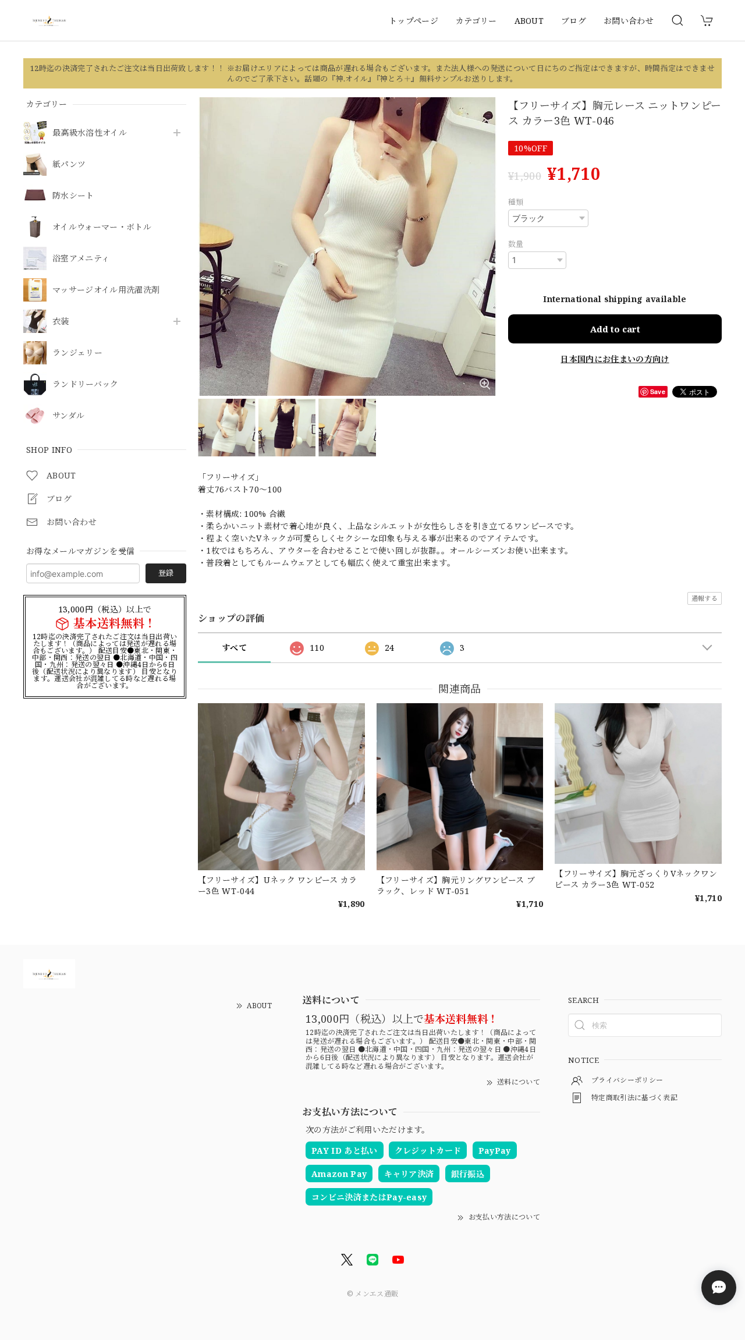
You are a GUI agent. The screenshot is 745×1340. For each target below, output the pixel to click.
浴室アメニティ (80, 259)
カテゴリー (476, 20)
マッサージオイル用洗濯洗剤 (105, 290)
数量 (516, 244)
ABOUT (529, 20)
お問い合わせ (629, 20)
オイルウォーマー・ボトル (101, 227)
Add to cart (615, 329)
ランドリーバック (85, 384)
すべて (234, 647)
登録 (165, 573)
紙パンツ (69, 164)
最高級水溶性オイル (89, 133)
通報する (704, 598)
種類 (516, 202)
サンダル (68, 416)
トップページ (413, 20)
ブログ (573, 20)
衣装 (60, 322)
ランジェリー (77, 353)
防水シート (73, 196)
